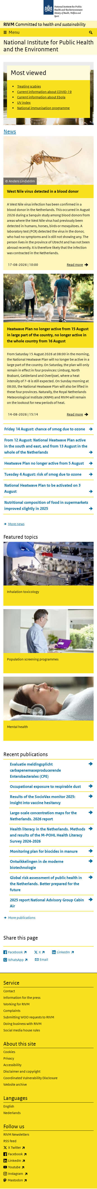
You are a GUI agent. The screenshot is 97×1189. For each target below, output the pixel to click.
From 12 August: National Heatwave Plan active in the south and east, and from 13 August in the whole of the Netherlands (45, 446)
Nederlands (12, 1113)
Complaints (11, 1010)
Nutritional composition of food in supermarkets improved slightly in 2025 (46, 505)
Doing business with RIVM (22, 1024)
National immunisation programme (43, 108)
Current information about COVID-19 (44, 92)
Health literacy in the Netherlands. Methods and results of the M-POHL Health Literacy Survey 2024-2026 (47, 835)
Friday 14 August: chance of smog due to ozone (44, 429)
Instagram (29, 1173)
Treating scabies (29, 86)
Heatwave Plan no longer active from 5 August (44, 463)
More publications (21, 917)
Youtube (28, 1167)
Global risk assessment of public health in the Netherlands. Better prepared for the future (46, 883)
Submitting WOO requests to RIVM (28, 1017)
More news (16, 524)
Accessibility (12, 1065)
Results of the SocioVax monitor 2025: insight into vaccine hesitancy (42, 799)
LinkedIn (28, 1160)
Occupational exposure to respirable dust (45, 786)
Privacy (8, 1058)
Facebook (29, 1154)
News (10, 131)
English (8, 1106)
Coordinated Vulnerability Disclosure (30, 1078)
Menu (14, 32)
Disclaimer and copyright (21, 1071)
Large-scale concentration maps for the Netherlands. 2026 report (43, 815)
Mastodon (29, 1180)
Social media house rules (21, 1030)
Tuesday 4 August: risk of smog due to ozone (42, 474)
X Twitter (28, 1147)
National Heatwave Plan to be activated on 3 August (42, 488)
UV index (24, 102)
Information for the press (21, 997)
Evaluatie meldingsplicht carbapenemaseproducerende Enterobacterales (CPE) (35, 770)
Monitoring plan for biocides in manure (44, 851)
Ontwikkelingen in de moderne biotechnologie (36, 864)
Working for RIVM (16, 1004)
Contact (9, 991)
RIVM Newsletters (16, 1134)
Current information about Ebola (41, 97)
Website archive (15, 1084)
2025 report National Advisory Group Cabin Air (47, 903)
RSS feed (9, 1141)
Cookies (9, 1052)
